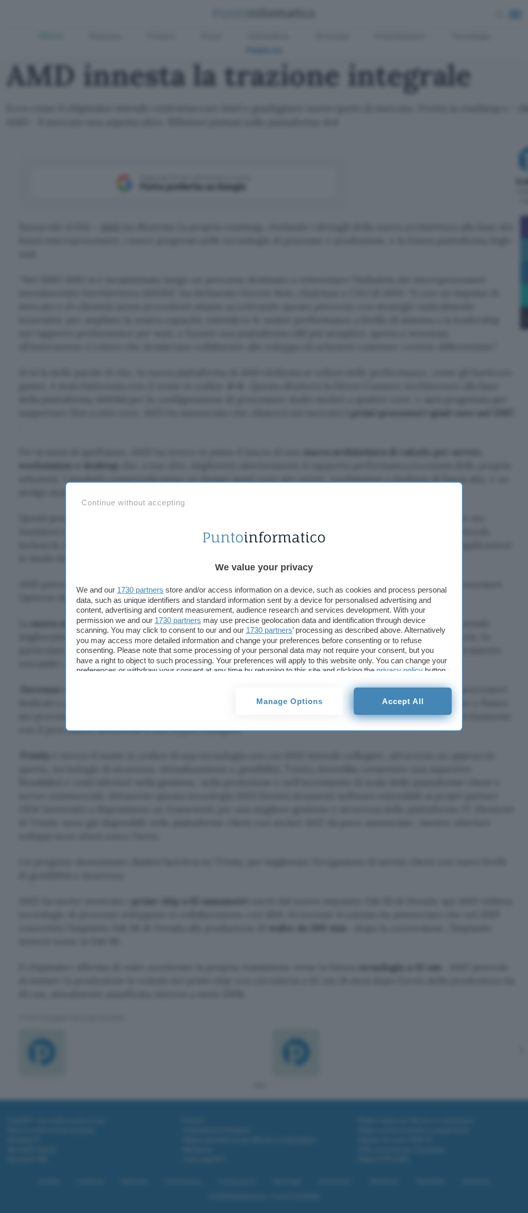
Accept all (403, 701)
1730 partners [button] (140, 589)
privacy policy (399, 670)
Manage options (289, 701)
